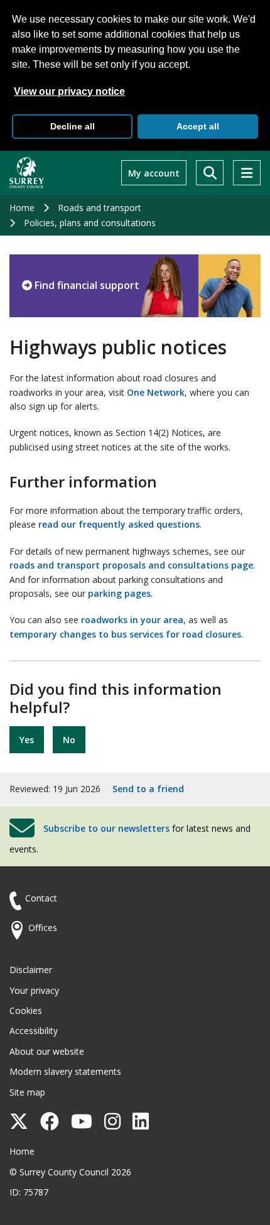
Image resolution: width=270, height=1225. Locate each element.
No (69, 740)
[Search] (210, 172)
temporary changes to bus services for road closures (125, 634)
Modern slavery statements (65, 1071)
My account (154, 173)
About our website (46, 1051)
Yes (26, 740)
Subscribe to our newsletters (106, 828)
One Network (156, 392)
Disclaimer (30, 970)
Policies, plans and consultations (90, 223)
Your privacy (34, 990)
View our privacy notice (69, 91)
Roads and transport (99, 208)
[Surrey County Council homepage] (26, 172)
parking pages (119, 593)
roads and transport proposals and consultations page (131, 565)
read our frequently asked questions (119, 524)
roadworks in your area (132, 620)
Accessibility (33, 1031)
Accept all (197, 126)
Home (22, 208)
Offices (42, 928)
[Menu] (247, 172)
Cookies (25, 1010)
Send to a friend (148, 789)
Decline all (72, 126)
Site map (27, 1092)
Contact (41, 898)
